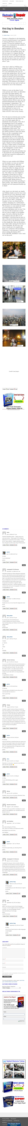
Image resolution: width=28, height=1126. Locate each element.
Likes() (6, 389)
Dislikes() (13, 389)
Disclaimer (12, 1)
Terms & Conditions (19, 1)
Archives (10, 3)
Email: (5, 1016)
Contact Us (4, 3)
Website (4, 967)
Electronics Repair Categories (8, 986)
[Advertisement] (14, 467)
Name (4, 959)
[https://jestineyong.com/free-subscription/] (14, 1124)
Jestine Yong (6, 35)
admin (8, 552)
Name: (5, 1011)
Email (3, 963)
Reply (24, 547)
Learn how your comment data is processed (13, 981)
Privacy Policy (5, 1)
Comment (4, 947)
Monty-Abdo (9, 615)
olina (8, 759)
